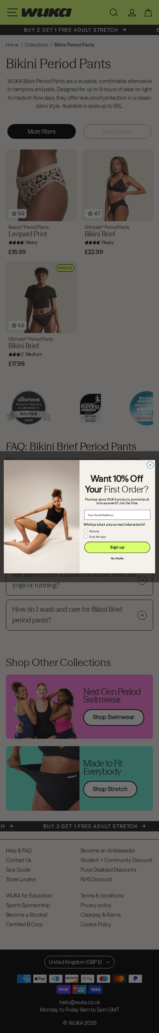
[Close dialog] (150, 464)
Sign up (117, 547)
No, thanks (117, 558)
